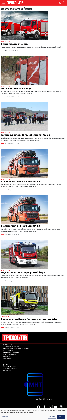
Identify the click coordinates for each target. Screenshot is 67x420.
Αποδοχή (61, 417)
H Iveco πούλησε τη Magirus (14, 44)
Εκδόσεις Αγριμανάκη (9, 366)
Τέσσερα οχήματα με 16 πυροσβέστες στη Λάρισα (25, 135)
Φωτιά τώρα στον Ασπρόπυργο (16, 88)
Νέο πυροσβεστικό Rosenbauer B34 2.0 (20, 181)
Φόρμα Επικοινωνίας (9, 354)
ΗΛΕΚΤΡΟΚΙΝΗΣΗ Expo (10, 368)
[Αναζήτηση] (64, 3)
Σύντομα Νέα (5, 42)
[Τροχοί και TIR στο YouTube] (55, 407)
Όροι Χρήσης (7, 359)
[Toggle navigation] (3, 3)
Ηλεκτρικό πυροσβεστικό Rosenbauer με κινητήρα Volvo (29, 319)
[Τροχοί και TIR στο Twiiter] (50, 407)
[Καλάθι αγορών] (60, 3)
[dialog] (33, 414)
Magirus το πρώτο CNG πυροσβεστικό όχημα (23, 272)
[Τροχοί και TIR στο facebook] (38, 407)
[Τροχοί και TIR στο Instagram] (61, 407)
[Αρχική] (16, 2)
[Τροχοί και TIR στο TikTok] (44, 407)
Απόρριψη (52, 417)
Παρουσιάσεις (5, 317)
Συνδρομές (6, 357)
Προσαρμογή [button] (4, 417)
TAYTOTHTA (7, 370)
